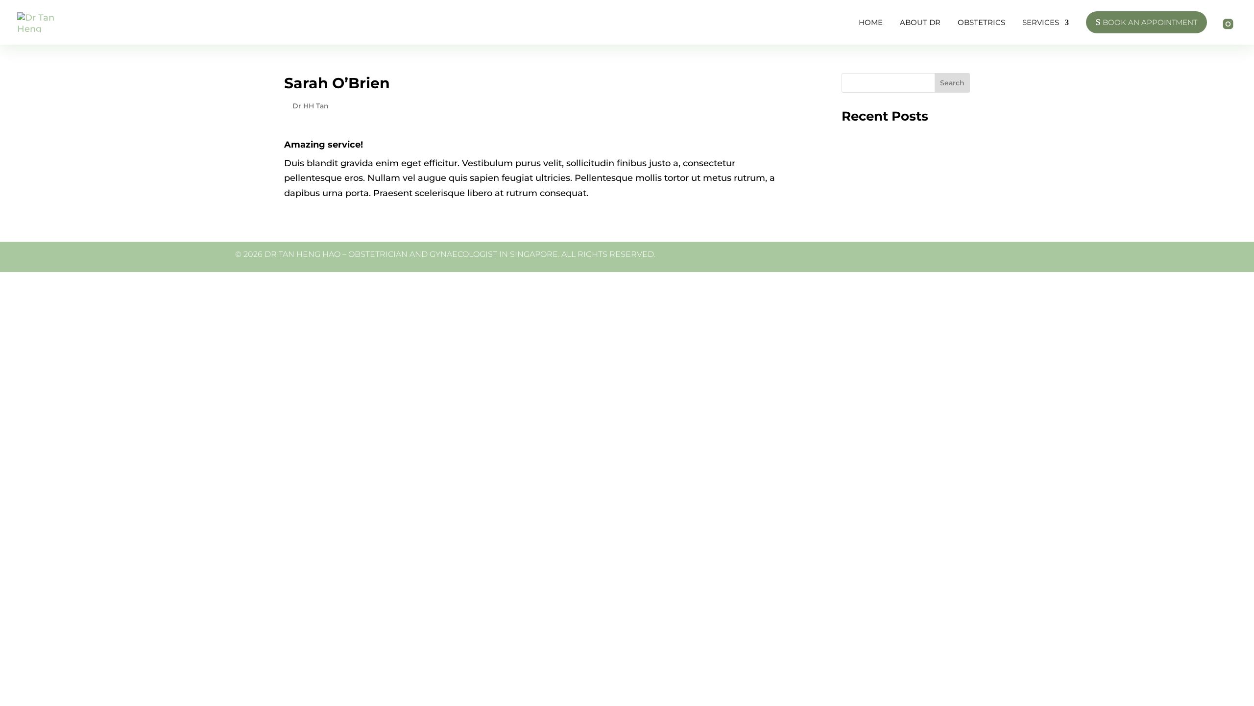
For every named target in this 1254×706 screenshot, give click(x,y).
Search (952, 82)
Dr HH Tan (310, 105)
